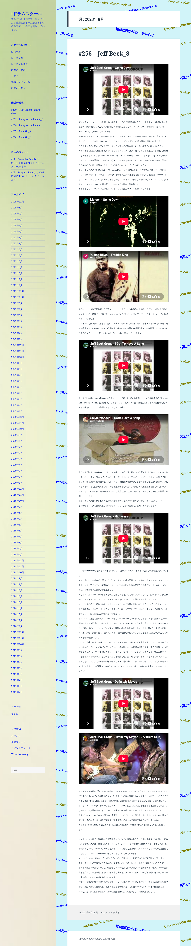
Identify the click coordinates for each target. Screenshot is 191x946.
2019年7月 (17, 518)
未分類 (14, 714)
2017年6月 (17, 668)
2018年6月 (17, 596)
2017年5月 (17, 674)
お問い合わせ (18, 87)
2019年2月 (17, 548)
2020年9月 (17, 435)
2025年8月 (17, 207)
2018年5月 (17, 602)
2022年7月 (17, 309)
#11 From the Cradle (23, 159)
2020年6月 (17, 452)
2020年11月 (17, 423)
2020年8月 (17, 440)
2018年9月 (17, 578)
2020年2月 (17, 476)
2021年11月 (17, 351)
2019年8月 (17, 512)
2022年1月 (17, 339)
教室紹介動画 (18, 69)
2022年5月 (17, 321)
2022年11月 (17, 297)
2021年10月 (17, 357)
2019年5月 (17, 530)
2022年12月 (17, 291)
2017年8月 (17, 656)
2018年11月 (17, 566)
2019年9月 (17, 506)
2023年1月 (17, 285)
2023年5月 (17, 261)
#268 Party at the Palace (25, 125)
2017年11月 (17, 638)
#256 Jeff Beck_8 (104, 53)
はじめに (16, 52)
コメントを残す (111, 912)
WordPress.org (19, 754)
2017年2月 (17, 692)
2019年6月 (17, 524)
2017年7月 (17, 662)
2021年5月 (17, 387)
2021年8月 (17, 369)
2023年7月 (17, 249)
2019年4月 (17, 536)
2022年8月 (17, 303)
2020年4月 (17, 464)
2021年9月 (17, 363)
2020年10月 (17, 429)
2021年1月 (17, 411)
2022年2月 (17, 333)
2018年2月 (17, 620)
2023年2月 (17, 279)
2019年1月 (17, 554)
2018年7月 (17, 590)
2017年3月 (17, 686)
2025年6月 (17, 219)
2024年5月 (17, 231)
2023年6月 (17, 255)
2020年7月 (17, 446)
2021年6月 (17, 381)
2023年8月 (17, 243)
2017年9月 (17, 650)
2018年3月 (17, 614)
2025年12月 (17, 201)
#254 (100, 127)
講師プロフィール (20, 81)
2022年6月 (17, 315)
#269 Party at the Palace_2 (27, 119)
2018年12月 (17, 560)
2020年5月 (17, 458)
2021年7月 (17, 375)
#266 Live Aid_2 (21, 137)
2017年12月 (17, 632)
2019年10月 (17, 500)
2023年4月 (17, 267)
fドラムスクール (26, 13)
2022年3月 (17, 327)
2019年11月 (17, 494)
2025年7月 (17, 213)
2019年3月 (17, 542)
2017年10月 (17, 644)
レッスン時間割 (19, 63)
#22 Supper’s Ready (23, 172)
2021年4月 (17, 393)
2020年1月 (17, 482)
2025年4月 (17, 225)
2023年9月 (17, 237)
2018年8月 (17, 584)
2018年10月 (17, 572)
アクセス (16, 75)
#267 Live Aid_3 (21, 131)
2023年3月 (17, 273)
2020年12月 (17, 417)
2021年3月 (17, 399)
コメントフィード (20, 748)
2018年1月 (17, 626)
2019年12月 (17, 488)
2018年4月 (17, 608)
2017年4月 (17, 680)
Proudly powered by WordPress (97, 938)
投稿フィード (18, 742)
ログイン (16, 736)
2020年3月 (17, 470)
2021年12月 (17, 345)
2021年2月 (17, 405)
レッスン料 (17, 58)
